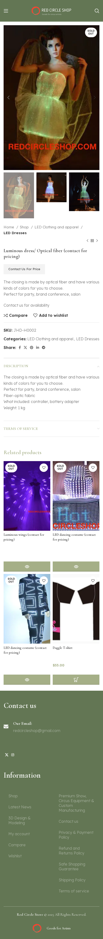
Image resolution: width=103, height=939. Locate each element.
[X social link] (25, 347)
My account (19, 833)
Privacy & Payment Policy (76, 835)
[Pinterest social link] (32, 347)
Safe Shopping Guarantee (72, 866)
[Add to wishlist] (44, 467)
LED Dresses (15, 233)
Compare (17, 844)
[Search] (97, 11)
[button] (76, 680)
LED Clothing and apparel (57, 227)
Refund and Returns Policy (71, 850)
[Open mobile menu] (6, 11)
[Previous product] (87, 240)
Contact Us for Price (24, 269)
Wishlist (15, 856)
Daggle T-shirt (63, 648)
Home (9, 227)
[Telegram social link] (43, 347)
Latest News (19, 807)
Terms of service (74, 891)
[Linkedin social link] (37, 347)
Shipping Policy (72, 880)
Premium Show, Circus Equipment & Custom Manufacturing (76, 803)
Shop (25, 227)
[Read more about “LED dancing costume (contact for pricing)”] (76, 566)
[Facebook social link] (19, 347)
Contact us (68, 821)
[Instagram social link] (13, 755)
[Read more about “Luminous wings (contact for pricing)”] (27, 566)
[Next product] (97, 240)
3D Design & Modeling (19, 820)
